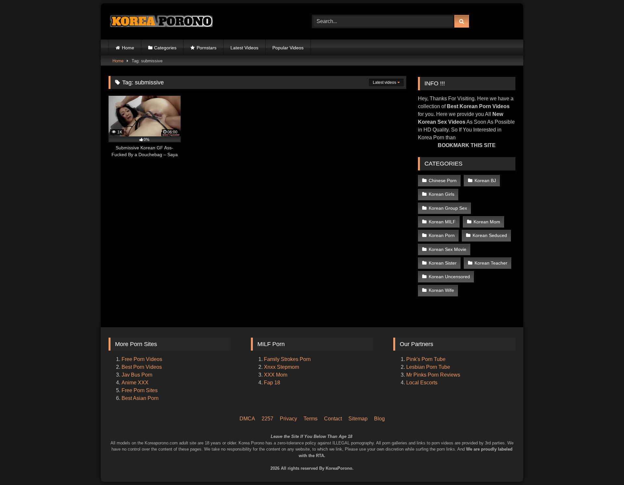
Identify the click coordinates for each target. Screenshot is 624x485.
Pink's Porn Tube (426, 359)
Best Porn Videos (142, 367)
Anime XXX (135, 382)
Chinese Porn (443, 180)
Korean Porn (442, 235)
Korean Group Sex (448, 208)
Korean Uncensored (449, 276)
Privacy (288, 418)
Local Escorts (421, 382)
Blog (379, 418)
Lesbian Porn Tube (428, 367)
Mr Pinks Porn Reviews (434, 375)
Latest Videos (244, 47)
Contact (333, 418)
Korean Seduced (490, 235)
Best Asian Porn (140, 398)
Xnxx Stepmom (281, 367)
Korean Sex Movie (447, 249)
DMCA (247, 418)
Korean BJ (485, 180)
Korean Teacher (490, 263)
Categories (165, 47)
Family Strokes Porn (287, 359)
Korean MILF (442, 221)
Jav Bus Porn (137, 375)
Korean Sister (443, 263)
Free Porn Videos (142, 359)
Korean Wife (441, 290)
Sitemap (358, 418)
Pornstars (206, 47)
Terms (311, 418)
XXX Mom (276, 375)
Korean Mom (487, 221)
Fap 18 (272, 382)
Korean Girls (441, 194)
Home (128, 47)
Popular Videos (288, 47)
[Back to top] (610, 452)
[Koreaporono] (161, 21)
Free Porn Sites (140, 390)
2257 (267, 418)
